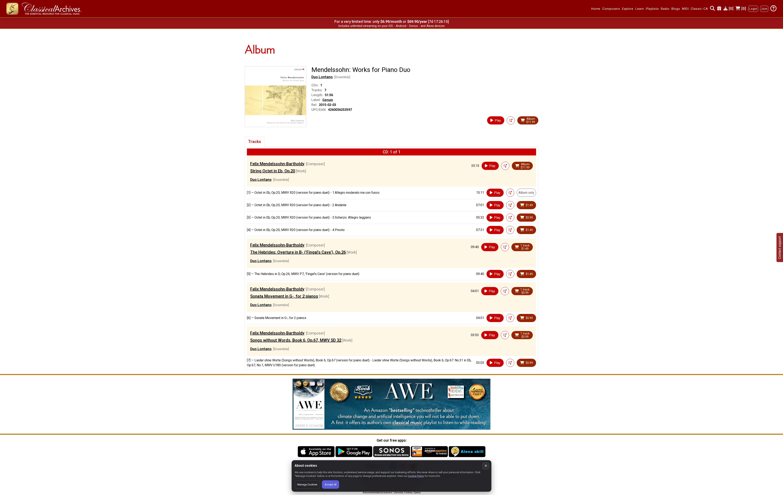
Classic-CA (699, 9)
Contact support (780, 247)
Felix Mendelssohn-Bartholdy (277, 163)
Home (595, 9)
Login (753, 9)
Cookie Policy (416, 475)
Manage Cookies (307, 484)
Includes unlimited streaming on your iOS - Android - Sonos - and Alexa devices (391, 26)
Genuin (327, 100)
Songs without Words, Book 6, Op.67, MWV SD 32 (295, 340)
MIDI (685, 9)
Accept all (330, 484)
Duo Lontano (322, 77)
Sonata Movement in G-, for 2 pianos (284, 296)
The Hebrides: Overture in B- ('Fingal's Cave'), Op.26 (298, 252)
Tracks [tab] (254, 141)
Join (764, 9)
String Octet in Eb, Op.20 (272, 170)
